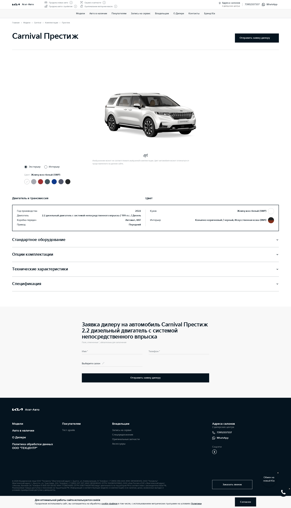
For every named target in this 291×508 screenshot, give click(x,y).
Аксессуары (118, 443)
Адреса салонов (223, 423)
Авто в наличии (98, 13)
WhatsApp (271, 4)
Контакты (194, 13)
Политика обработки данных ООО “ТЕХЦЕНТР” (32, 446)
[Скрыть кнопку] (278, 473)
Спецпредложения (122, 434)
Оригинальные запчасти (126, 439)
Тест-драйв (68, 430)
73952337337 (252, 4)
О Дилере (19, 437)
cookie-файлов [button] (109, 503)
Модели (80, 13)
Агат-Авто (28, 4)
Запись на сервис (141, 13)
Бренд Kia (209, 13)
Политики (196, 503)
